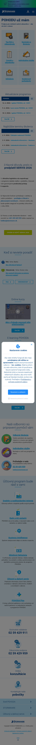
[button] (18, 398)
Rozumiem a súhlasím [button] (18, 392)
